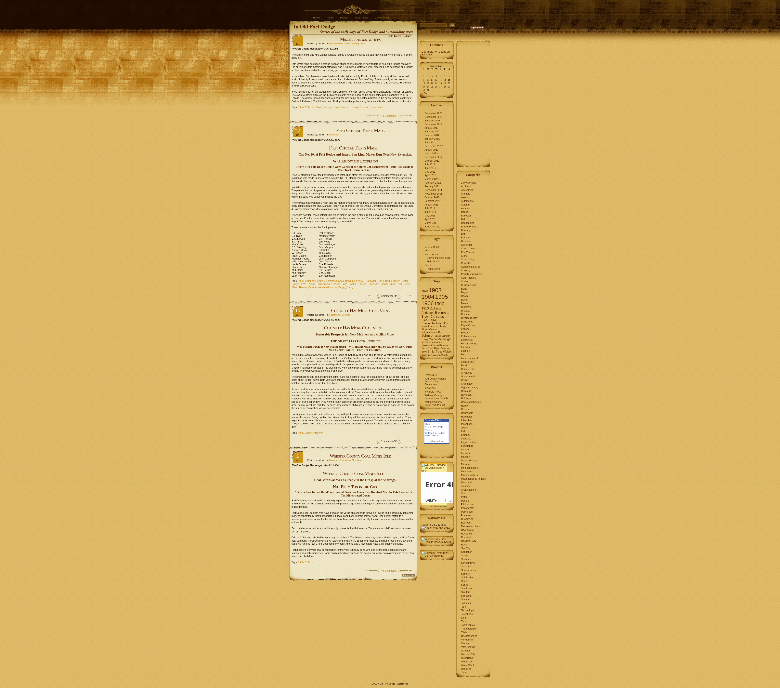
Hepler (404, 281)
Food (464, 365)
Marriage (466, 464)
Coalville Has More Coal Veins (360, 310)
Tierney (303, 287)
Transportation (469, 628)
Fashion (465, 350)
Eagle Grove (468, 325)
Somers (465, 573)
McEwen (318, 433)
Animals (465, 193)
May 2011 (430, 215)
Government (468, 376)
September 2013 (434, 146)
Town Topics (468, 625)
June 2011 (430, 212)
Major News (361, 17)
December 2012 (433, 157)
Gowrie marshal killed (439, 257)
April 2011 (430, 219)
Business (333, 460)
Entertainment (469, 336)
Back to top (408, 575)
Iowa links (430, 388)
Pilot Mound (467, 504)
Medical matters (470, 467)
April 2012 (430, 175)
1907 (439, 303)
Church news (468, 248)
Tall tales (466, 603)
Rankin (352, 284)
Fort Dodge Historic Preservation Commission (435, 381)
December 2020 (433, 117)
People (344, 17)
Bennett (441, 312)
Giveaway (466, 372)
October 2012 (432, 160)
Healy (396, 281)
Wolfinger (340, 287)
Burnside (466, 237)
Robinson (373, 284)
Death (464, 296)
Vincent (465, 643)
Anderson (427, 312)
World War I (467, 665)
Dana (464, 288)
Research (466, 533)
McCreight (444, 339)
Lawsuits (466, 438)
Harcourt (466, 391)
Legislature (467, 446)
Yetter (464, 672)
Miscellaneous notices (360, 39)
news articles (431, 435)
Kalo (463, 431)
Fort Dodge (438, 433)
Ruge (392, 284)
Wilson (330, 287)
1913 (432, 308)
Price (344, 284)
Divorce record (469, 318)
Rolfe (464, 544)
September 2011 (434, 201)
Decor (464, 299)
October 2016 (432, 135)
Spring (464, 584)
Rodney (384, 284)
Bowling (465, 230)
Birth (463, 219)
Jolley (464, 427)
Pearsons (365, 107)
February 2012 (433, 182)
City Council (467, 252)
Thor (463, 621)
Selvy (407, 284)
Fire (463, 354)
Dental (464, 303)
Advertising (467, 190)
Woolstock (466, 661)
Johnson (427, 335)
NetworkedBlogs (433, 420)
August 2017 (432, 128)
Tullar (439, 351)
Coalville (346, 315)
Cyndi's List (431, 375)
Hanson (327, 107)
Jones (438, 336)
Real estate (467, 530)
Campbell (310, 281)
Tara (463, 606)
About (330, 17)
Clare (464, 255)
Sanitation (466, 552)
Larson (311, 284)
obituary (465, 486)
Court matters (468, 277)
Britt (463, 234)
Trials (464, 632)
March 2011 (431, 223)
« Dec (424, 93)
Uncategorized (469, 636)
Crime (464, 281)
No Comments (388, 116)
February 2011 (433, 226)
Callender (466, 244)
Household (467, 413)
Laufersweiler (323, 284)
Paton (464, 497)
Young (349, 287)
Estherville (467, 340)
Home (316, 17)
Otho (463, 493)
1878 (424, 291)
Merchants (357, 460)
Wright (444, 355)
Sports (464, 581)
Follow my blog (436, 441)
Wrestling (466, 668)
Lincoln (355, 107)
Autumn (465, 204)
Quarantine (467, 519)
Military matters (469, 475)
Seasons (466, 566)
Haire (381, 281)
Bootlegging (467, 223)
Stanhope (466, 588)
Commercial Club (470, 266)
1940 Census (382, 17)
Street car (466, 595)
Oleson (336, 284)
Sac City (465, 548)
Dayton (465, 292)
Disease (465, 310)
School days (468, 562)
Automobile (467, 201)
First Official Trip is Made (360, 130)
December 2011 (433, 190)
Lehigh (465, 449)
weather (465, 650)
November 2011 (433, 193)
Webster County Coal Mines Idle (360, 456)
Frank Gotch (433, 268)
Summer (465, 599)
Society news (358, 43)
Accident (466, 186)
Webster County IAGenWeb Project (435, 403)
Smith (431, 351)
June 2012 (430, 168)
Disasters (466, 307)
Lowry (424, 339)
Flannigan (371, 281)
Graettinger (467, 383)
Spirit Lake (467, 577)
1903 (301, 281)
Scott (424, 351)
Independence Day (432, 332)
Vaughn (312, 287)
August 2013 (432, 149)
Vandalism (467, 639)
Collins (309, 107)
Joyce (336, 107)
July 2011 (430, 208)
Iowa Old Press (433, 391)
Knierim (465, 435)
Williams (426, 355)
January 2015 (432, 138)
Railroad (466, 522)
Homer (465, 405)
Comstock (331, 281)
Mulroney (436, 342)
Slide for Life (433, 261)
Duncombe (428, 323)
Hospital (465, 409)
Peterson (377, 107)
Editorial (465, 329)
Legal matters (468, 442)
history (428, 433)
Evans (440, 323)
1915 (438, 308)
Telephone (467, 614)
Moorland (466, 482)
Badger (465, 212)
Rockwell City (468, 541)
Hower (295, 284)
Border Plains (468, 226)
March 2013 (431, 153)
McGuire (426, 342)
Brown (425, 316)
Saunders (445, 348)
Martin (433, 339)
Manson (465, 456)
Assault (465, 197)
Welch (321, 287)
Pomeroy (466, 515)
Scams (465, 555)
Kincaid (345, 107)
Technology (467, 610)
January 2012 (432, 186)
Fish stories (467, 361)
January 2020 (432, 120)
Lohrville (466, 453)
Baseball (466, 215)
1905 (301, 433)
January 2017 (432, 131)
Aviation (465, 208)
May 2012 (430, 171)
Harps (388, 281)
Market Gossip (469, 460)
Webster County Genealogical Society (436, 397)
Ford (446, 323)
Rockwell (466, 537)
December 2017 (433, 124)
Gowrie (465, 380)
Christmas (437, 316)
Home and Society (471, 402)
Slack (294, 287)
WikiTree (443, 506)
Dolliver (318, 107)
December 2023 (433, 113)
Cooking (465, 270)
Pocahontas (467, 508)
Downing (350, 281)
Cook (341, 281)
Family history (468, 343)
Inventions (466, 424)
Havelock (466, 394)
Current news (468, 285)
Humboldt (466, 416)
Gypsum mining (469, 387)
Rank (431, 348)
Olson (435, 345)
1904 (301, 107)
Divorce (465, 314)
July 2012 (430, 164)
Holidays (466, 398)
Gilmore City (468, 369)
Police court (467, 511)
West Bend (467, 658)
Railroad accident (471, 526)
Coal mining (334, 315)
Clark (424, 319)
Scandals (466, 559)
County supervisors (471, 274)
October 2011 (432, 197)
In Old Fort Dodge (314, 26)
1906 (301, 562)
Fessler (360, 281)
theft (463, 617)
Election (465, 332)
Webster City (468, 654)
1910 (425, 308)
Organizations (469, 489)
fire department (469, 358)
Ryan (400, 284)
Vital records (468, 647)
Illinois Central (429, 329)
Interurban (334, 134)
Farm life (466, 347)
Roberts (362, 284)
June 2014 (430, 142)
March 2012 (431, 179)
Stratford (465, 592)
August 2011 (431, 204)
